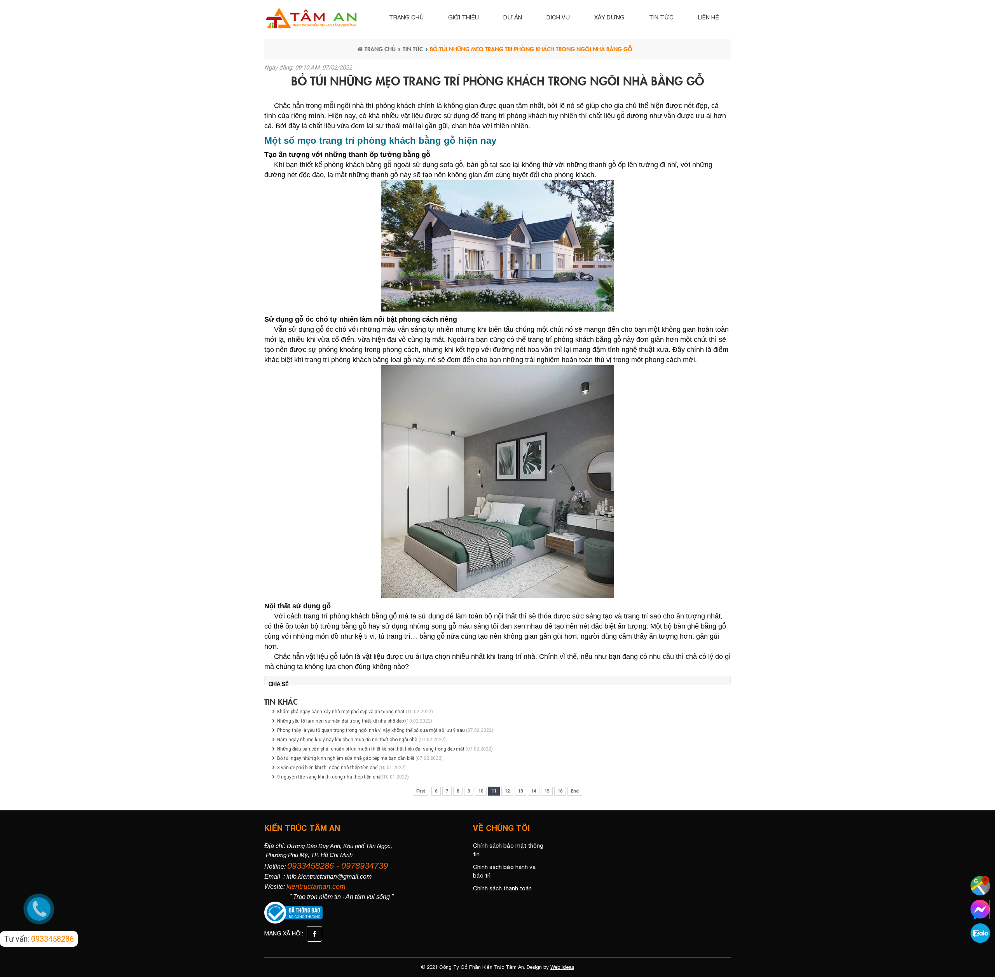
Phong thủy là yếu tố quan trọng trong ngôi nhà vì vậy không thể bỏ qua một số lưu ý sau (371, 730)
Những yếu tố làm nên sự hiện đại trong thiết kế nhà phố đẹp (340, 721)
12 (507, 791)
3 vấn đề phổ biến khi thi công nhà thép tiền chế (327, 767)
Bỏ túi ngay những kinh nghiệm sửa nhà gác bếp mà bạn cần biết (345, 758)
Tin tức (661, 17)
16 (560, 791)
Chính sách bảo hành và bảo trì (504, 871)
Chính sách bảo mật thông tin (508, 850)
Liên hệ (708, 17)
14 (533, 791)
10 (480, 791)
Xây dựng (609, 17)
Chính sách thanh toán (502, 888)
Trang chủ (406, 17)
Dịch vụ (558, 17)
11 (494, 791)
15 (547, 791)
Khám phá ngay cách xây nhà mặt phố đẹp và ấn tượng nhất (341, 711)
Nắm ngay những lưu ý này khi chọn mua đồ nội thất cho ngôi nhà (347, 739)
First (420, 791)
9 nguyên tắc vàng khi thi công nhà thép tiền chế (329, 777)
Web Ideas (562, 967)
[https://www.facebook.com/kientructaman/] (313, 933)
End (575, 791)
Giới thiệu (463, 17)
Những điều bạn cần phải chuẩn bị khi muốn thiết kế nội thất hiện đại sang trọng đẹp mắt (370, 749)
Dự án (512, 17)
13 (520, 791)
